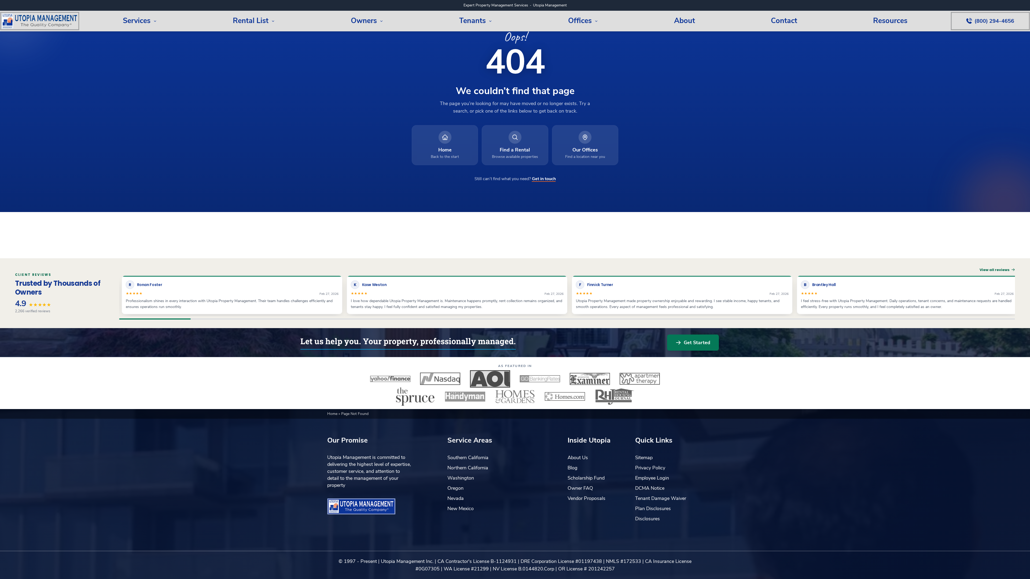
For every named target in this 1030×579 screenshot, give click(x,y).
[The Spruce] (415, 396)
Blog (572, 468)
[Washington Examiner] (590, 379)
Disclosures (647, 518)
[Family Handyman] (465, 396)
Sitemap (644, 457)
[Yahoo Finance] (390, 379)
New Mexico (460, 508)
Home (333, 413)
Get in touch (544, 179)
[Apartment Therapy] (640, 379)
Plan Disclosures (653, 508)
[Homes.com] (565, 396)
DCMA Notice (649, 488)
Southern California (467, 457)
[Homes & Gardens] (515, 396)
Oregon (455, 488)
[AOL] (490, 379)
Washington (460, 478)
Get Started (697, 342)
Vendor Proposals (586, 498)
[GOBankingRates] (540, 379)
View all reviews (995, 269)
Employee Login (652, 478)
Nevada (455, 498)
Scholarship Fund (586, 478)
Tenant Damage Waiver (660, 498)
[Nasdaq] (440, 379)
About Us (578, 457)
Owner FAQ (580, 488)
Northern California (467, 468)
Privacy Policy (650, 468)
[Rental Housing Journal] (615, 396)
